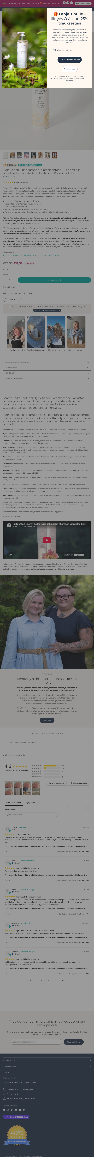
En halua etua (69, 69)
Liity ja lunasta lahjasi (69, 60)
